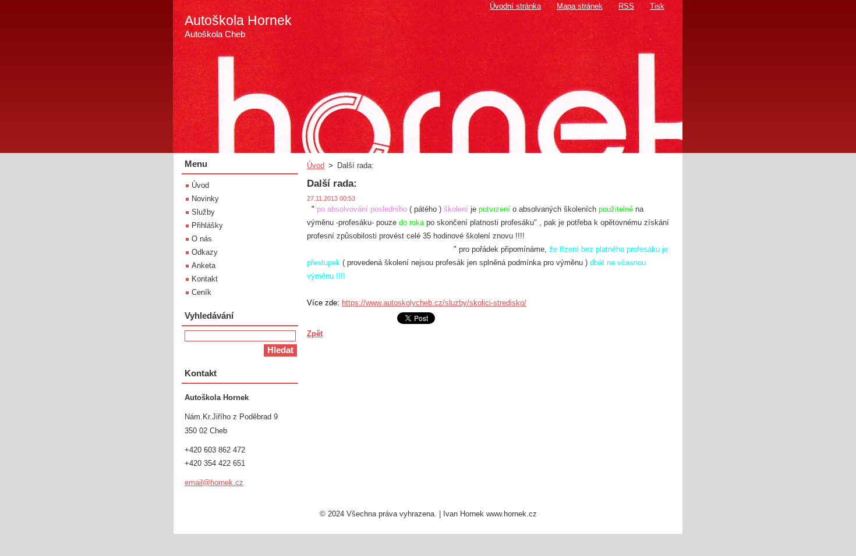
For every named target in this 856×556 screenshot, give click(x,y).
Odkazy (205, 252)
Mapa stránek (580, 6)
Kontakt (205, 279)
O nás (202, 238)
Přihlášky (207, 225)
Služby (203, 212)
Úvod (315, 165)
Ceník (201, 292)
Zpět (315, 333)
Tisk (657, 6)
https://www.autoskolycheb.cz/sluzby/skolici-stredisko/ (434, 303)
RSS (626, 6)
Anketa (203, 265)
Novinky (205, 198)
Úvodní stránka (515, 6)
